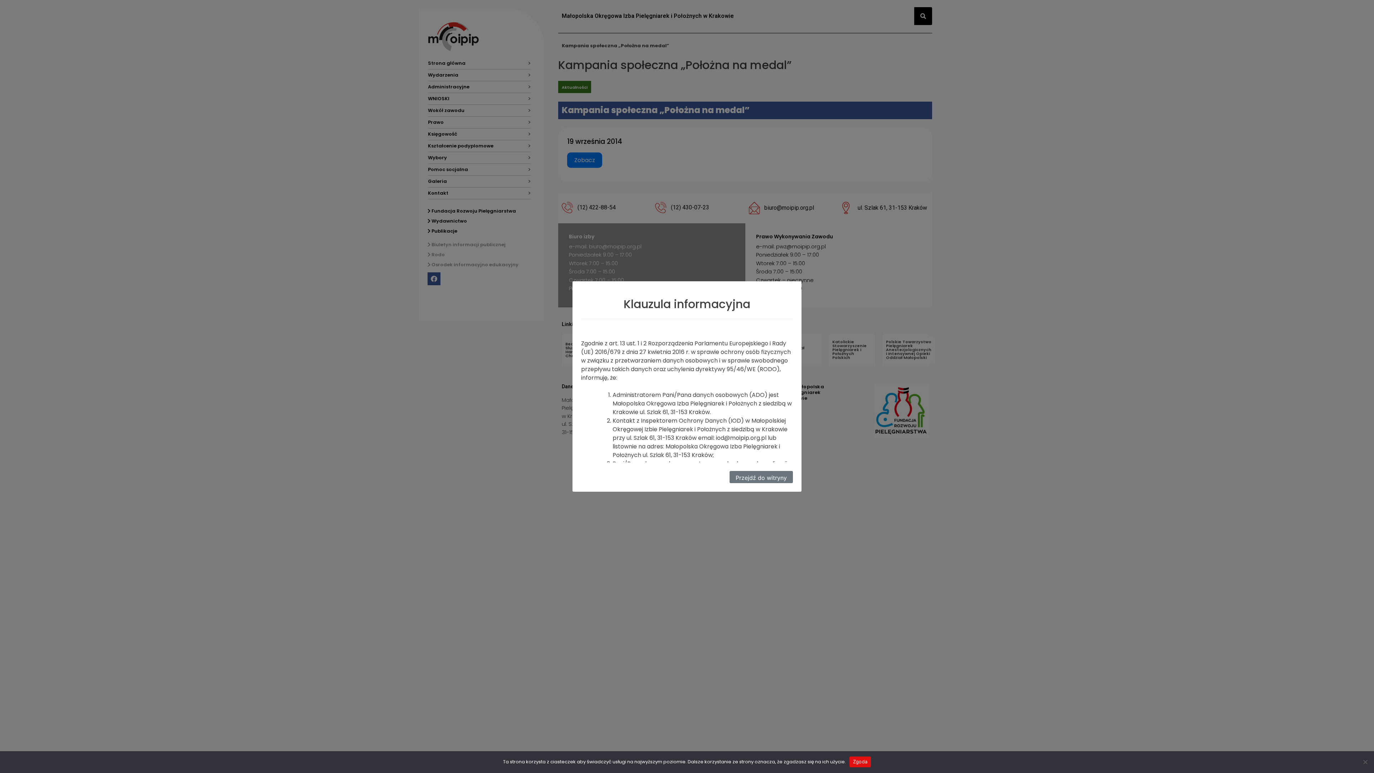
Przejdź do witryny (761, 477)
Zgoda (860, 761)
